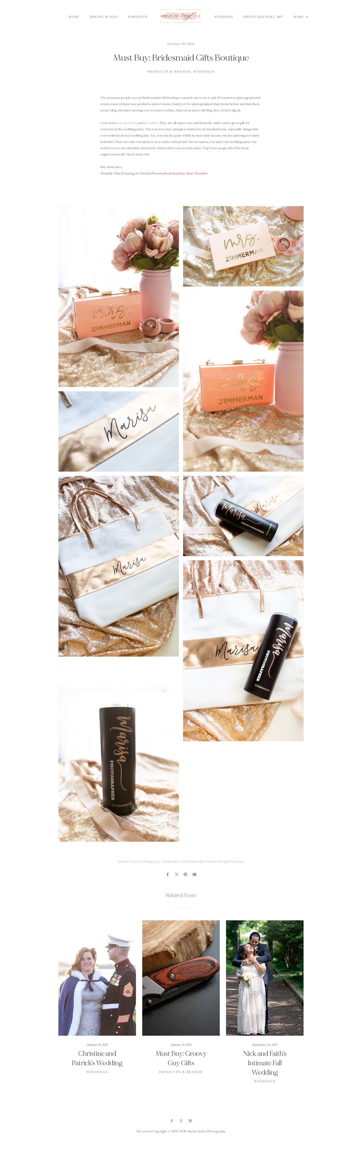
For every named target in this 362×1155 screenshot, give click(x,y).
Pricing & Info (104, 17)
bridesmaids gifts (193, 862)
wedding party (150, 862)
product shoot (128, 862)
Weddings (224, 17)
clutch (132, 123)
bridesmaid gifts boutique (225, 862)
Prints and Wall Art (263, 17)
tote (121, 123)
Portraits (137, 17)
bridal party (171, 862)
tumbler (152, 123)
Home (74, 17)
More (299, 17)
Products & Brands (169, 71)
